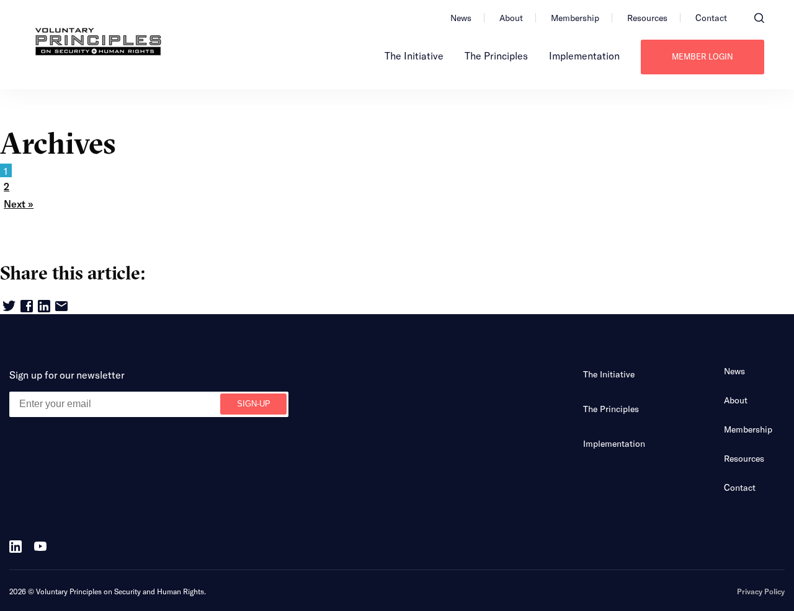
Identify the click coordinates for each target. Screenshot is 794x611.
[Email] (61, 307)
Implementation (584, 55)
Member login (702, 56)
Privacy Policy (761, 591)
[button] (759, 18)
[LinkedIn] (44, 307)
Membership (575, 17)
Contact (711, 17)
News (460, 17)
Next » (18, 203)
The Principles (496, 55)
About (511, 17)
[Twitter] (9, 307)
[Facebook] (26, 307)
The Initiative (414, 55)
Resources (647, 17)
